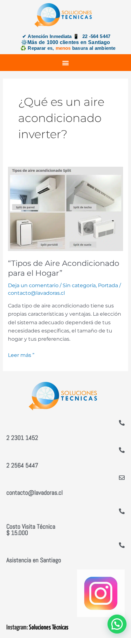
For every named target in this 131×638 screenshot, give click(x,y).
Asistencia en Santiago (33, 560)
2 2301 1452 (22, 438)
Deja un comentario (33, 285)
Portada (108, 285)
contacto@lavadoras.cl (34, 492)
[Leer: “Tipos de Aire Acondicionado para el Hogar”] (65, 208)
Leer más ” (21, 354)
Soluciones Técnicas (48, 627)
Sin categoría (79, 285)
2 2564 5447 (22, 465)
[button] (65, 62)
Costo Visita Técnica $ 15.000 (30, 529)
